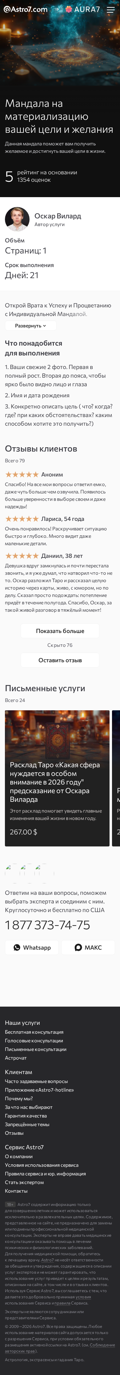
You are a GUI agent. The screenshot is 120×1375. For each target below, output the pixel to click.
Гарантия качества (26, 1115)
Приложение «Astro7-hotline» (39, 1090)
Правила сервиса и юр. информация (45, 1173)
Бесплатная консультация (34, 1032)
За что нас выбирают (29, 1107)
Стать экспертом (24, 1182)
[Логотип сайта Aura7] (82, 10)
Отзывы (14, 1133)
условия (83, 1296)
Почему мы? (19, 1098)
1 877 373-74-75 (47, 924)
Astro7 (47, 1259)
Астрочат (16, 1058)
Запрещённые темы (27, 1124)
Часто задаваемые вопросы (36, 1081)
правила (62, 1302)
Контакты (16, 1191)
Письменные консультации (35, 1049)
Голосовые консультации (34, 1040)
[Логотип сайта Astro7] (29, 10)
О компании (19, 1156)
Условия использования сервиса (41, 1165)
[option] (57, 778)
